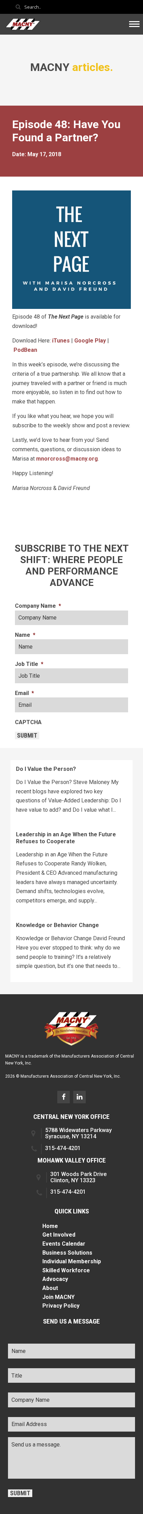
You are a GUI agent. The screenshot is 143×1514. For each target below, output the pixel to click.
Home (50, 1226)
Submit (27, 735)
